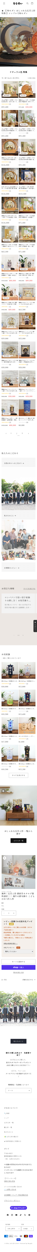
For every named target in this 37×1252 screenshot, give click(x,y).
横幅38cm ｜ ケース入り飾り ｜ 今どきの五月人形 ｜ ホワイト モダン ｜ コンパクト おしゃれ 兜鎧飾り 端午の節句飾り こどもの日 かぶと (27, 332)
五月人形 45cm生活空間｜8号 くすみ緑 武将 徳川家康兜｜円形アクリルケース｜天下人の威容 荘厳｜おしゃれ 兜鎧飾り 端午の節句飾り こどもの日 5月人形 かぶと (10, 187)
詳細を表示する (28, 980)
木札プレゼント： (12, 948)
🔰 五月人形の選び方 (11, 1137)
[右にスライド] (23, 635)
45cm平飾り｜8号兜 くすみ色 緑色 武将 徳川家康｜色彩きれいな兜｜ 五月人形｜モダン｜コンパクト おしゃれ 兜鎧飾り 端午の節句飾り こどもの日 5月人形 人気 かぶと (27, 158)
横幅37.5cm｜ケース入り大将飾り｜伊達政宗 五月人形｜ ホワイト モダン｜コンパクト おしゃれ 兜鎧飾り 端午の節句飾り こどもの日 (27, 361)
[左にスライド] (14, 635)
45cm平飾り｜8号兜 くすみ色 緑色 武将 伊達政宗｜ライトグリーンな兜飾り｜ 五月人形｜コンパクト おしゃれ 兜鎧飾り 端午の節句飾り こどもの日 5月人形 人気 (10, 129)
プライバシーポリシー (12, 1200)
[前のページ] (7, 434)
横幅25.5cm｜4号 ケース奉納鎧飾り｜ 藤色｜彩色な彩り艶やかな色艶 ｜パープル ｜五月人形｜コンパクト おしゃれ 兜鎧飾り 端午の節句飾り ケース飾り (10, 274)
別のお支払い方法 (18, 972)
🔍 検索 (6, 1113)
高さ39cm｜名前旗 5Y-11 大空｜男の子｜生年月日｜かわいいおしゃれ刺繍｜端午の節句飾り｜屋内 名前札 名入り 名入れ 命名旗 (9, 736)
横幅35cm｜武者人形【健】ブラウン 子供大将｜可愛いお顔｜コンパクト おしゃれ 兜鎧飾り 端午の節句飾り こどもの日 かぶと (10, 303)
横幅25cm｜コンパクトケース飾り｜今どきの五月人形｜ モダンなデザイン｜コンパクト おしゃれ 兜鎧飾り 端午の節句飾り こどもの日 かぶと (10, 390)
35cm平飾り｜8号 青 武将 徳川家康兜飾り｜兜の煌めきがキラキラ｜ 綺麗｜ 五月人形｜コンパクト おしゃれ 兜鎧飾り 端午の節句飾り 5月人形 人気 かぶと (27, 187)
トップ (6, 1118)
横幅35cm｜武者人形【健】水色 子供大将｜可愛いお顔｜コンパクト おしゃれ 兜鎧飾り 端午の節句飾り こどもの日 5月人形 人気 (27, 274)
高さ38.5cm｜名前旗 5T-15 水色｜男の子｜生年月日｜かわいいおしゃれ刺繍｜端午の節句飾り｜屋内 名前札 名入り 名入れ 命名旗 (27, 681)
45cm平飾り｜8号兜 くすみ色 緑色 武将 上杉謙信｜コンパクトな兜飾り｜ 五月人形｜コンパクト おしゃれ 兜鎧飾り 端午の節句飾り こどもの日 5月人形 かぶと (27, 129)
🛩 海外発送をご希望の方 (12, 1141)
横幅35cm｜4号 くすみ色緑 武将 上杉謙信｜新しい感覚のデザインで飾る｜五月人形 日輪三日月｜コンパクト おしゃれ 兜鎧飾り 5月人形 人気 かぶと (27, 245)
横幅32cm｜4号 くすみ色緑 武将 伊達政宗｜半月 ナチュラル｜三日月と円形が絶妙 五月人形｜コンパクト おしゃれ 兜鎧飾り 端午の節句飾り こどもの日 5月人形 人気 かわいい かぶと (27, 100)
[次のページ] (29, 434)
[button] (4, 3)
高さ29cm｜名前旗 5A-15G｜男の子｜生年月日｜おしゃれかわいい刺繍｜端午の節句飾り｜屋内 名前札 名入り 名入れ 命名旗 (27, 709)
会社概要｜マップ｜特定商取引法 (16, 1195)
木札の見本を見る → (11, 943)
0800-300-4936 (9, 1181)
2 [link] (16, 433)
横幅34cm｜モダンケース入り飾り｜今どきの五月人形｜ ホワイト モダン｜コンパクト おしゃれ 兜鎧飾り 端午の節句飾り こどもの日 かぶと (10, 332)
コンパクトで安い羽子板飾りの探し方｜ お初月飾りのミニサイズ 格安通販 (18, 599)
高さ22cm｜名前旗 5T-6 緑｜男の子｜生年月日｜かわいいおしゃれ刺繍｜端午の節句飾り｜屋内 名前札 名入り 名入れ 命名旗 (10, 709)
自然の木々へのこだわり (13, 463)
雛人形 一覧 (8, 1127)
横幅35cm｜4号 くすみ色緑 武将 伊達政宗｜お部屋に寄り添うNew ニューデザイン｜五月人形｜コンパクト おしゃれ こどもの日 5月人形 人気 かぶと (27, 216)
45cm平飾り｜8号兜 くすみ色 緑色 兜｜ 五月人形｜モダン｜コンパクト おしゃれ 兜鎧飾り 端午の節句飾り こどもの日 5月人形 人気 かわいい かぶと (10, 100)
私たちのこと (9, 515)
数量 (3, 909)
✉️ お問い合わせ (10, 1189)
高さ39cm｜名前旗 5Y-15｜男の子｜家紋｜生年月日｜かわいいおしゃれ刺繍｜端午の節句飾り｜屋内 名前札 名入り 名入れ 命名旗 (10, 681)
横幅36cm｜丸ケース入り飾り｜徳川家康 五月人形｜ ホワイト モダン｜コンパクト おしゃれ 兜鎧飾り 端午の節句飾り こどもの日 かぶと (10, 361)
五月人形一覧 (18, 840)
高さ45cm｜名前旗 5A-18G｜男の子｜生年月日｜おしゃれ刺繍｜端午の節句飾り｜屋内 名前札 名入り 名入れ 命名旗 (27, 764)
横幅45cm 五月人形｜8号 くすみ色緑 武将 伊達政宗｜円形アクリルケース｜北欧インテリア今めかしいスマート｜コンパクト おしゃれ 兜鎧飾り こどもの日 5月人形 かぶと (10, 158)
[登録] (29, 1090)
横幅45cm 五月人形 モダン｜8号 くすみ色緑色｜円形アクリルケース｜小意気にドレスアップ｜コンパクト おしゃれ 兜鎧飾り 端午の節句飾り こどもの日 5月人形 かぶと (10, 216)
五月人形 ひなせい (15, 1243)
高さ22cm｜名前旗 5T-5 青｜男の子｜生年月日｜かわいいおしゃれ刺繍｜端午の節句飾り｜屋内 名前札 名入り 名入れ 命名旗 (10, 764)
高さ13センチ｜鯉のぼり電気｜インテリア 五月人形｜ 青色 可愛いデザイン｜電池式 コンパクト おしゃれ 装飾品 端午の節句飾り (27, 419)
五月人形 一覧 (9, 1123)
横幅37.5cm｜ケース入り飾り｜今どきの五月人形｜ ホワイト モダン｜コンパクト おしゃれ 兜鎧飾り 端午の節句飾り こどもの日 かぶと (27, 303)
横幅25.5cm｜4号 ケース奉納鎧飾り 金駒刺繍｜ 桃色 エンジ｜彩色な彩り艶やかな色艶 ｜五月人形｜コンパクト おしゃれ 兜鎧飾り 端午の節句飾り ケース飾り (10, 419)
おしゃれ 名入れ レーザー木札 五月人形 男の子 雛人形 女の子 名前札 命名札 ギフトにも (27, 736)
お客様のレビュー (10, 568)
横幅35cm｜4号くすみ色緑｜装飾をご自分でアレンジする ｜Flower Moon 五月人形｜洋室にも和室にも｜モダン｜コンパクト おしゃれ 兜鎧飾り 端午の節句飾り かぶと (10, 245)
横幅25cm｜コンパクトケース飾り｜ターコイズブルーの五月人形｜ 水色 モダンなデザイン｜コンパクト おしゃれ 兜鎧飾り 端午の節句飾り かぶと (27, 390)
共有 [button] (5, 980)
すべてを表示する (29, 589)
